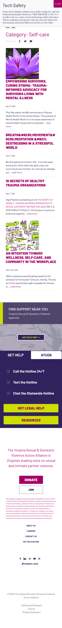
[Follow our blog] (30, 558)
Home (7, 27)
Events (31, 608)
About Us (31, 525)
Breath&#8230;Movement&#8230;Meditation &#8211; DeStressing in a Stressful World (30, 141)
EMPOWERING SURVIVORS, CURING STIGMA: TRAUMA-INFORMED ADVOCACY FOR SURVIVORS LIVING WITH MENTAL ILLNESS (26, 89)
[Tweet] (25, 41)
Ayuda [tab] (46, 355)
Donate (31, 480)
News (13, 27)
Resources (31, 420)
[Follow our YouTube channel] (34, 558)
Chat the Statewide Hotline (33, 393)
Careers (31, 531)
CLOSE (58, 3)
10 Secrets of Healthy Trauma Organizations (26, 183)
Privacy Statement (31, 612)
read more (17, 172)
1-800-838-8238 (39, 14)
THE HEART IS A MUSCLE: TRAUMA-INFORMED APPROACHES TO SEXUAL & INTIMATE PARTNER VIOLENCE (29, 203)
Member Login (31, 564)
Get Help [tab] (16, 355)
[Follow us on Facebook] (20, 558)
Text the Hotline (25, 382)
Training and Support (31, 605)
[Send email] (31, 41)
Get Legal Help (31, 408)
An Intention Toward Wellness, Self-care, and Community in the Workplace (31, 257)
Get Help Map (30, 337)
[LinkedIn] (24, 558)
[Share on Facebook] (19, 41)
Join (31, 489)
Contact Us (31, 536)
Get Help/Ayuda (31, 541)
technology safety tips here (44, 17)
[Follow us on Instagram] (39, 558)
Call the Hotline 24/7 (28, 371)
